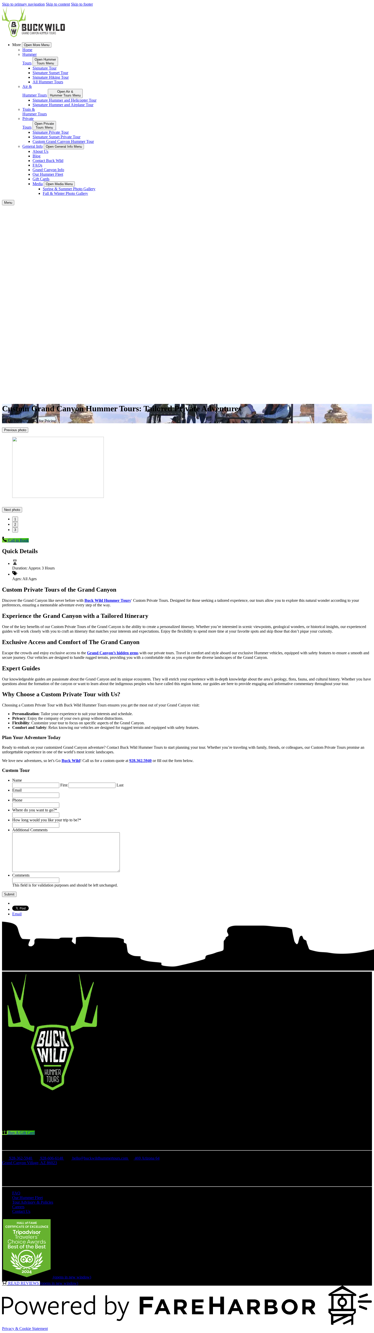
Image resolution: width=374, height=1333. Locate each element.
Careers (18, 1207)
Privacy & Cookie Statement (25, 1328)
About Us (40, 151)
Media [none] (38, 184)
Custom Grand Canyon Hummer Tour (63, 141)
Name (17, 780)
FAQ (16, 1193)
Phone (17, 800)
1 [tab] (15, 519)
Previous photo (15, 430)
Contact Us (21, 1211)
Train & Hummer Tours (34, 111)
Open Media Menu (59, 184)
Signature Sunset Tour (50, 73)
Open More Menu (36, 45)
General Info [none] (32, 146)
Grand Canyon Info (48, 170)
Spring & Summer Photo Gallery (69, 189)
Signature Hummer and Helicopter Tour (64, 100)
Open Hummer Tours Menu (45, 61)
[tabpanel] (187, 468)
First (63, 785)
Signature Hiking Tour (51, 77)
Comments (21, 875)
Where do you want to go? (34, 810)
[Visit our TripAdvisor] (17, 1115)
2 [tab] (15, 524)
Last (120, 785)
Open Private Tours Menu (44, 125)
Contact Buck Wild (48, 160)
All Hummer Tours (48, 82)
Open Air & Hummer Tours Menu (65, 93)
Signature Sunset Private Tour (56, 137)
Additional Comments (30, 830)
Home (27, 50)
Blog (36, 156)
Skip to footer (82, 4)
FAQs (37, 165)
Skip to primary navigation (23, 4)
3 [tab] (15, 530)
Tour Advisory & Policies (32, 1202)
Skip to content (58, 4)
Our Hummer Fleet (48, 174)
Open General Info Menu (64, 146)
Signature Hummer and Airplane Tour (63, 105)
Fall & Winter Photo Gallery (65, 193)
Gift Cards (41, 179)
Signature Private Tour (51, 132)
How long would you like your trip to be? (46, 820)
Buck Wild (71, 760)
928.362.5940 (140, 760)
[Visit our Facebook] (15, 1101)
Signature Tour (44, 68)
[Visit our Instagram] (15, 1108)
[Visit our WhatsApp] (15, 1122)
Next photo (12, 510)
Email (17, 790)
